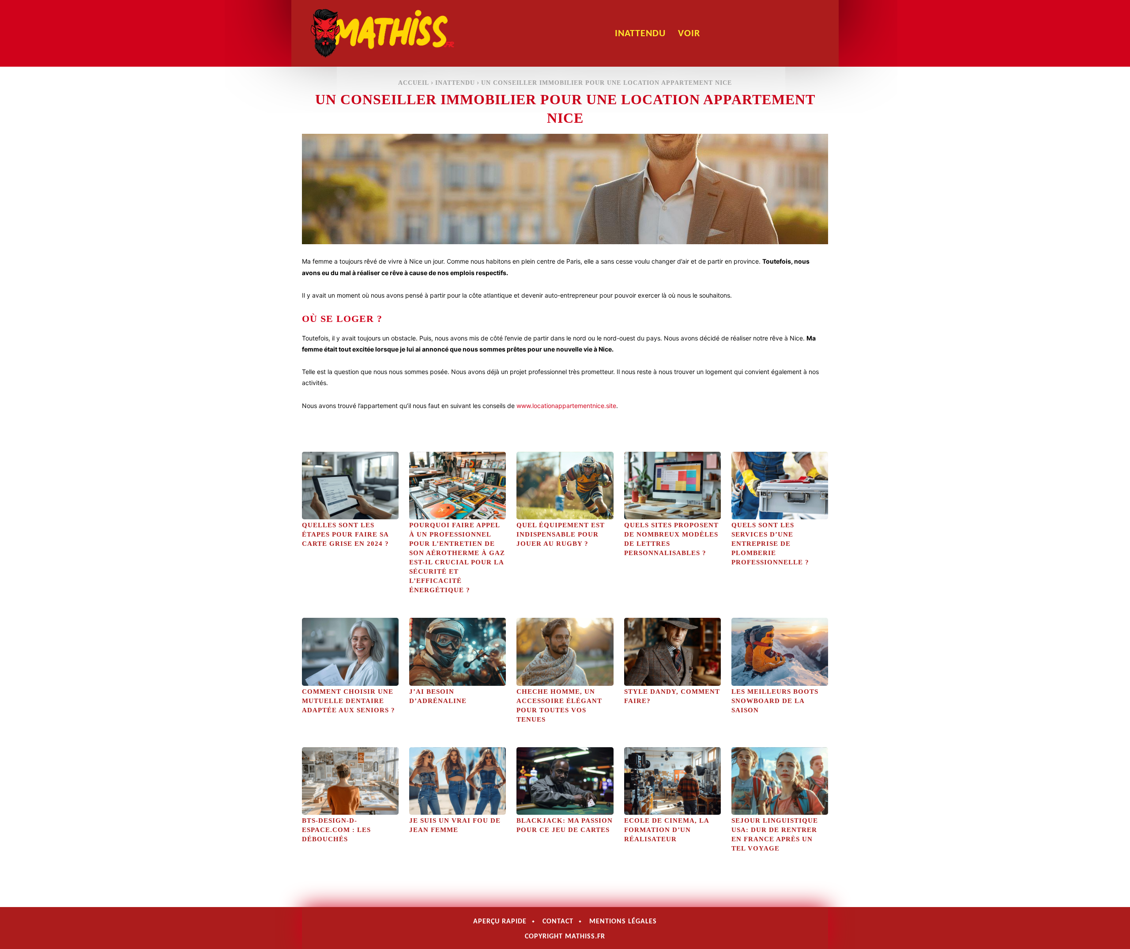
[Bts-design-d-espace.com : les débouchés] (350, 781)
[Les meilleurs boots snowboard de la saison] (779, 651)
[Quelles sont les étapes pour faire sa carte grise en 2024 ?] (350, 485)
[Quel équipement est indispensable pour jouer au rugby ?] (564, 485)
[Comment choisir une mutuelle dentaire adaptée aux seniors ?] (350, 651)
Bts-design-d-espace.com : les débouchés (336, 830)
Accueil (413, 82)
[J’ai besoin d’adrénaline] (457, 651)
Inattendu (455, 82)
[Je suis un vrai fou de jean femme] (457, 781)
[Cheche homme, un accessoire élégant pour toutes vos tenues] (564, 651)
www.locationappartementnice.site (566, 405)
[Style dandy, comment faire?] (672, 651)
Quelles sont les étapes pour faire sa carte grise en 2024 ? (345, 534)
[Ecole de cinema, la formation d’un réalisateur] (672, 781)
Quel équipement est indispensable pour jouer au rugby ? (560, 534)
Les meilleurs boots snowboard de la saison (774, 701)
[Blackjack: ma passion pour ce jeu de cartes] (564, 781)
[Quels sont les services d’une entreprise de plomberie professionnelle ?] (779, 485)
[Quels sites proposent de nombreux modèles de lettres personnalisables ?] (672, 485)
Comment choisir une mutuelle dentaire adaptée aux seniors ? (348, 701)
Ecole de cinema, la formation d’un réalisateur (666, 830)
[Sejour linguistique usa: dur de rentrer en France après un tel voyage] (779, 781)
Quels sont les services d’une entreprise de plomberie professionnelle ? (770, 544)
